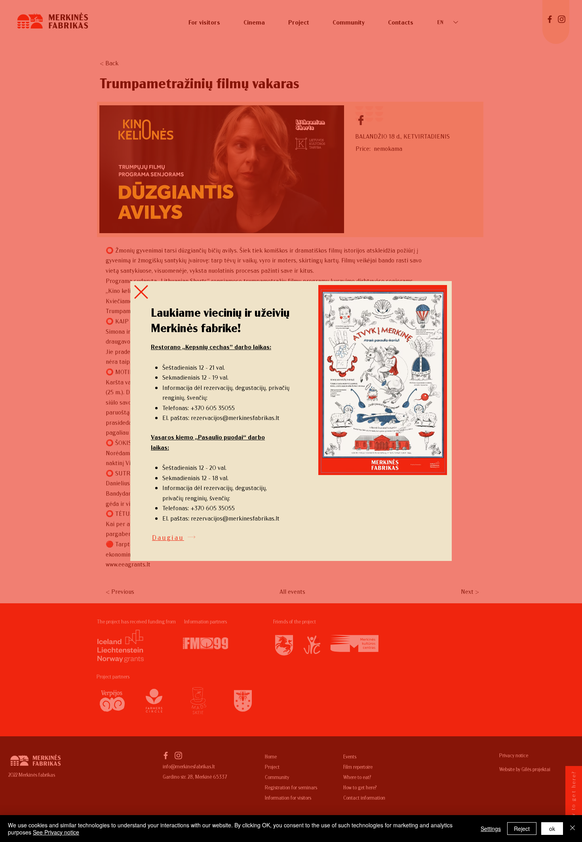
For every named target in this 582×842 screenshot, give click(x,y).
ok (552, 828)
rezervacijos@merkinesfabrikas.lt (235, 417)
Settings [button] (491, 828)
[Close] (572, 828)
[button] (141, 292)
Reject (522, 828)
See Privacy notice (56, 832)
